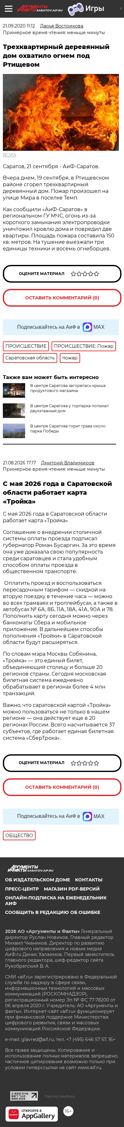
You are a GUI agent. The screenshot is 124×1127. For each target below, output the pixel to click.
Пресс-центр (22, 889)
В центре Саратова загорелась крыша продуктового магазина (68, 388)
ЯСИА (9, 155)
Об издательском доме (37, 880)
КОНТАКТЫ (88, 880)
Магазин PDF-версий (72, 889)
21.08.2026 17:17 (19, 463)
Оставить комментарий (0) (62, 298)
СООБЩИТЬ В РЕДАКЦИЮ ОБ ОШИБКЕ (52, 912)
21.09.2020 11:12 (19, 26)
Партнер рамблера (60, 1096)
